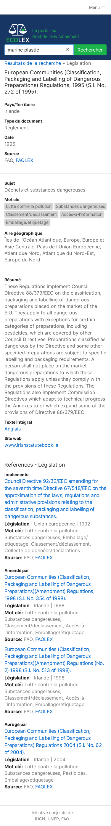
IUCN (40, 818)
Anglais (12, 429)
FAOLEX (24, 160)
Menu (95, 7)
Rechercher (90, 50)
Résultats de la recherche (32, 63)
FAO (65, 818)
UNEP (53, 818)
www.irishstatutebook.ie (31, 445)
